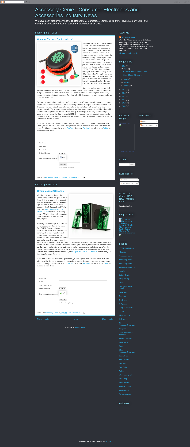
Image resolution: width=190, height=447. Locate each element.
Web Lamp (123, 379)
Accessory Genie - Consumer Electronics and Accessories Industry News (87, 12)
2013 (124, 93)
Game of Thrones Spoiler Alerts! (55, 39)
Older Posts (107, 319)
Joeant (121, 311)
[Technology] (124, 219)
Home (75, 319)
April (126, 69)
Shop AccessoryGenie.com (127, 351)
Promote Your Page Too (126, 151)
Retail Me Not (124, 342)
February (127, 82)
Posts (124, 180)
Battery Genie (124, 275)
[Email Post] (84, 177)
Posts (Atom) (80, 327)
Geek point (123, 300)
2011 (124, 100)
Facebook (86, 128)
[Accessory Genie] (127, 149)
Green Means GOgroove (50, 191)
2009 (124, 106)
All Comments (127, 184)
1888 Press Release (126, 248)
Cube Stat (123, 292)
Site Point (123, 363)
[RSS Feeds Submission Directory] (120, 235)
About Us (122, 252)
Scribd (121, 346)
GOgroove (123, 304)
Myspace (122, 329)
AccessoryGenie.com (127, 267)
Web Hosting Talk (125, 375)
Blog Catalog (124, 279)
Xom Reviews (124, 390)
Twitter (105, 128)
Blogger (108, 442)
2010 (124, 103)
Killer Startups (124, 315)
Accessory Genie (128, 37)
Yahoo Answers (125, 394)
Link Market (123, 319)
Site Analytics (124, 360)
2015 (124, 66)
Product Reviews (125, 339)
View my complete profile (128, 53)
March (126, 79)
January (127, 86)
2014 (124, 90)
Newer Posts (43, 319)
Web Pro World (124, 383)
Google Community (126, 308)
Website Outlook (125, 386)
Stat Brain (123, 367)
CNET (121, 283)
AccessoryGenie (125, 264)
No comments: (74, 177)
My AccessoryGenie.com (127, 324)
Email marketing (63, 167)
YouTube (70, 128)
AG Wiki (122, 271)
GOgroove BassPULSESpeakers (84, 252)
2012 (124, 96)
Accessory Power (125, 260)
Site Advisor (123, 356)
